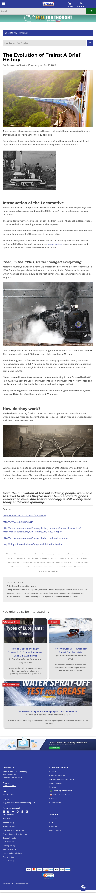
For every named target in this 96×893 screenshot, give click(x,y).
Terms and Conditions (12, 853)
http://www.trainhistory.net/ (18, 521)
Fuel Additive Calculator (13, 830)
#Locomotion (13, 562)
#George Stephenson (49, 558)
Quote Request (55, 783)
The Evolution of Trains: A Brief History (42, 57)
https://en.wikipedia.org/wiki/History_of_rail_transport (32, 531)
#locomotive (26, 562)
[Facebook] (5, 813)
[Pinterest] (23, 813)
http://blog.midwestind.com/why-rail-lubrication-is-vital (32, 544)
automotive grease (11, 622)
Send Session (55, 803)
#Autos (9, 554)
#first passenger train (51, 554)
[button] (48, 876)
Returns (52, 787)
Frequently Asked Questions (61, 779)
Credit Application (57, 775)
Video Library (8, 861)
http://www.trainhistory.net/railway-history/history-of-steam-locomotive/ (42, 528)
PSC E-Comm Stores (61, 795)
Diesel (54, 622)
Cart (51, 823)
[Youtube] (14, 813)
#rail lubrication (81, 562)
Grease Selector (10, 838)
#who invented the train (48, 571)
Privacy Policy (9, 845)
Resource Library (10, 849)
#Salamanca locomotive (21, 567)
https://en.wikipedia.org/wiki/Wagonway (24, 515)
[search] (91, 10)
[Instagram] (19, 813)
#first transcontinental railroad (76, 554)
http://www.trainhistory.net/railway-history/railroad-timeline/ (35, 538)
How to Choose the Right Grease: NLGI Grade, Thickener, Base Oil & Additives (25, 652)
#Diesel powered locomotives (27, 554)
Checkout (53, 826)
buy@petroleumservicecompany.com (19, 802)
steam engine (55, 244)
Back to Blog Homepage (17, 33)
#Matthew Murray (64, 562)
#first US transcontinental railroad (23, 558)
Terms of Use (8, 857)
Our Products (8, 842)
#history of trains (67, 558)
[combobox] (43, 10)
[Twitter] (9, 813)
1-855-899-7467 (9, 786)
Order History (55, 830)
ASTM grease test (11, 684)
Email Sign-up (9, 826)
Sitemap (53, 799)
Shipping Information (62, 791)
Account (52, 819)
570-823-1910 (8, 794)
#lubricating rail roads (44, 562)
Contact (52, 772)
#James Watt (82, 558)
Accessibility (8, 823)
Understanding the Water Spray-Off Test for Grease (48, 711)
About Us (7, 819)
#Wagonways (80, 567)
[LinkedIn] (28, 813)
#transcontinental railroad (60, 567)
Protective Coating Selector (15, 834)
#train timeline (40, 567)
